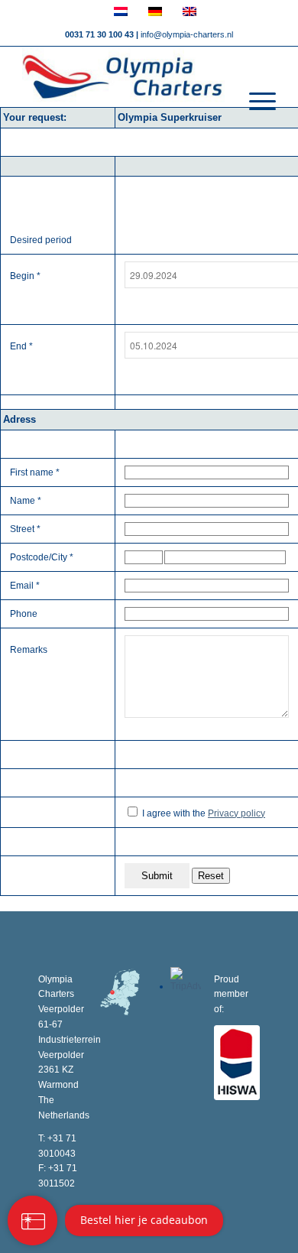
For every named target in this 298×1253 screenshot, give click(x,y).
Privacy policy (236, 813)
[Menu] (255, 101)
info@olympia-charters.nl (187, 34)
